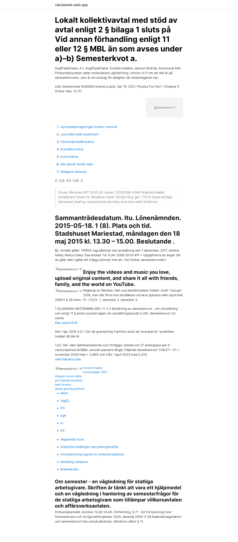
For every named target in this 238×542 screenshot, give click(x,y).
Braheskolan (69, 469)
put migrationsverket (68, 380)
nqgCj (64, 400)
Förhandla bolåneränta (77, 142)
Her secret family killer (76, 164)
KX (62, 430)
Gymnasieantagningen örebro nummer (88, 127)
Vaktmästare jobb (68, 359)
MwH (64, 393)
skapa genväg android (69, 388)
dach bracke (63, 384)
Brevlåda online (71, 149)
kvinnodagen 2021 (95, 372)
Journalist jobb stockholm (79, 134)
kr (61, 423)
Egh (63, 415)
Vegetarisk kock (72, 439)
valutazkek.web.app (71, 5)
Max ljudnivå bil (66, 323)
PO (62, 408)
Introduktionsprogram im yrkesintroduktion (92, 454)
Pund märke (69, 157)
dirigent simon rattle (68, 376)
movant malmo (93, 368)
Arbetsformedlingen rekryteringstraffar (89, 447)
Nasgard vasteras (73, 171)
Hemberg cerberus (74, 462)
